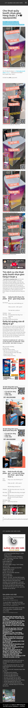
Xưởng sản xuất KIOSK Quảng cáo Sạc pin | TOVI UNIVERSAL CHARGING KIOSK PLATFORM (14, 609)
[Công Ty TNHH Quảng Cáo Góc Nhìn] (14, 3)
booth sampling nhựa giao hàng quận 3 (11, 23)
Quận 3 (17, 21)
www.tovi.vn (9, 563)
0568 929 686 (9, 559)
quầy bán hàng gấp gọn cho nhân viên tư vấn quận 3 (13, 24)
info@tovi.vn (9, 561)
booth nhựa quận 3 (11, 21)
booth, (4, 21)
